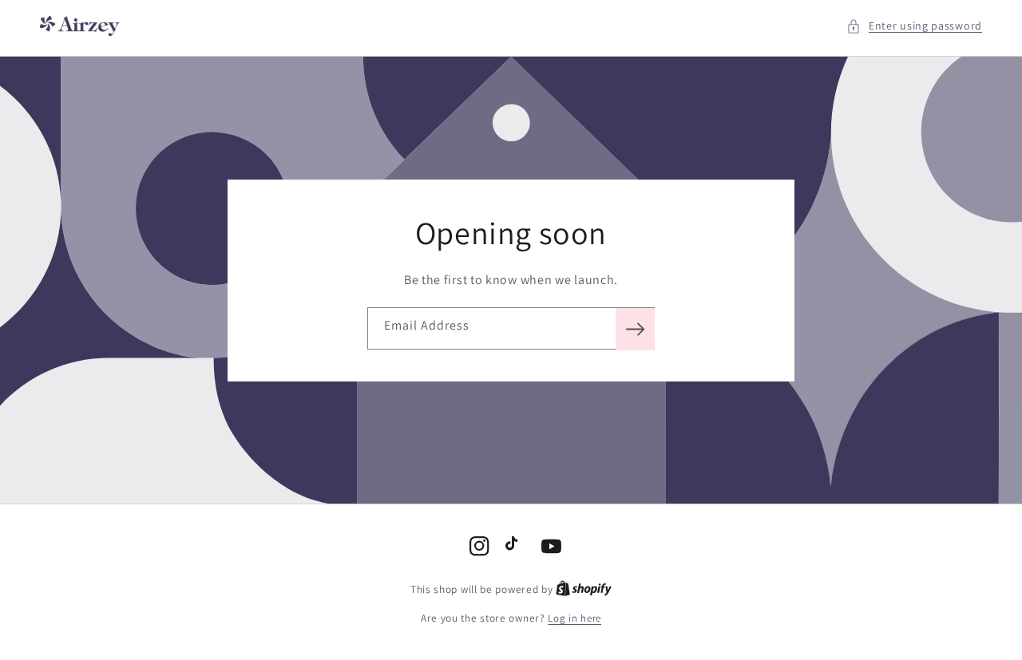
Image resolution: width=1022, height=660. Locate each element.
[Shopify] (584, 589)
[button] (914, 26)
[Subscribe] (635, 329)
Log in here (574, 618)
